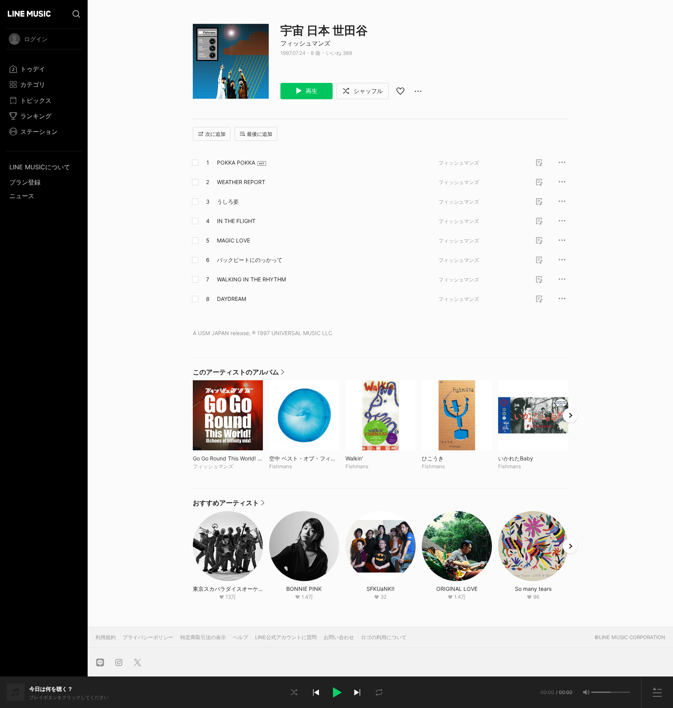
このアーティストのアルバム (238, 374)
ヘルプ (240, 637)
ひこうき (449, 458)
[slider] (601, 692)
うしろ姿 (228, 201)
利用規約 (105, 637)
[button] (336, 692)
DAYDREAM (231, 298)
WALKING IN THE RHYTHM (251, 279)
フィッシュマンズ (305, 43)
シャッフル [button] (367, 91)
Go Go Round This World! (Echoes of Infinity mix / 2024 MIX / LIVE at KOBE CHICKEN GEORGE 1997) (228, 458)
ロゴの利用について (384, 637)
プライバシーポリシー (148, 637)
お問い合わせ (339, 637)
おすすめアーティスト (228, 505)
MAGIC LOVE (233, 240)
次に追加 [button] (215, 134)
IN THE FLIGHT (236, 221)
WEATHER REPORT (241, 182)
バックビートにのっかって (249, 259)
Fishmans (280, 466)
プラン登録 (25, 182)
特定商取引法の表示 (203, 637)
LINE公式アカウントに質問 (286, 637)
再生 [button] (310, 91)
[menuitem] (44, 69)
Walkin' (370, 458)
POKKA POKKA (236, 162)
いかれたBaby (532, 458)
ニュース (21, 196)
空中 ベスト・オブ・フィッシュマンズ (304, 458)
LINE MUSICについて (39, 167)
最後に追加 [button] (259, 134)
